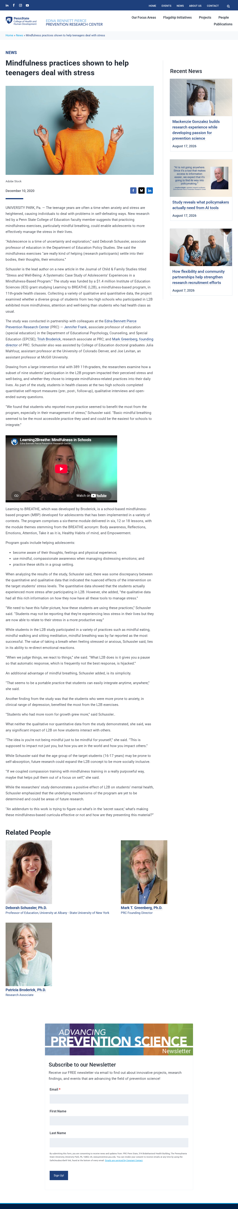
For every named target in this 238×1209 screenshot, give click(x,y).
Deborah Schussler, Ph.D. (26, 907)
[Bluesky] (141, 190)
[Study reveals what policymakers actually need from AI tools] (201, 162)
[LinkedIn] (150, 190)
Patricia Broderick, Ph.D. (26, 990)
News (19, 35)
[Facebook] (133, 190)
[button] (228, 4)
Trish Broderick (49, 339)
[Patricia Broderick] (29, 924)
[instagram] (20, 5)
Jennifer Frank (75, 327)
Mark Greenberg (124, 339)
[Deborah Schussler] (29, 842)
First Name (58, 1111)
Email (55, 1089)
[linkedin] (7, 5)
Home (9, 35)
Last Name (58, 1133)
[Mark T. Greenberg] (144, 842)
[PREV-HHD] (21, 18)
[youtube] (27, 5)
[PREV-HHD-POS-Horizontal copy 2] (74, 21)
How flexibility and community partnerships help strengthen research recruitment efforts (198, 277)
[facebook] (13, 5)
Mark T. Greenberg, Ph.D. (142, 907)
